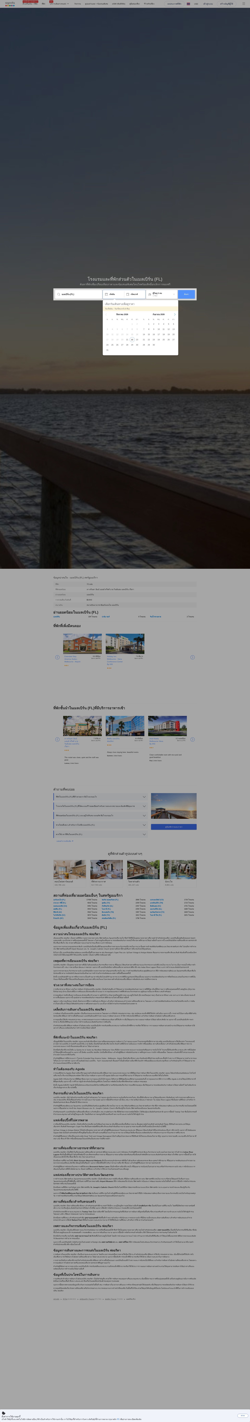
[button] (106, 314)
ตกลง (243, 1416)
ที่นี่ (118, 1419)
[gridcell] (132, 323)
